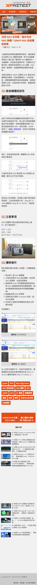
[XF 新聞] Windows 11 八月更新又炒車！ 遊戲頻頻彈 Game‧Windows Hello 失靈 (23, 456)
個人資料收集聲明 (31, 583)
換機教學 (28, 393)
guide (4, 383)
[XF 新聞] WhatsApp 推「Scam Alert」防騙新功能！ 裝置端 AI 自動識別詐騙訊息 (24, 513)
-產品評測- (23, 11)
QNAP (5, 393)
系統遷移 (6, 403)
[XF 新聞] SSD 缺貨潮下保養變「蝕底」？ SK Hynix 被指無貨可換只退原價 (24, 520)
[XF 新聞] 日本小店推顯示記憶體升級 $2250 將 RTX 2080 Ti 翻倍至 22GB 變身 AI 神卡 (24, 506)
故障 (10, 398)
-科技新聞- (12, 11)
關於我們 (16, 583)
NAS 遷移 (20, 388)
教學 (16, 398)
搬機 (4, 398)
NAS (12, 383)
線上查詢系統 (15, 129)
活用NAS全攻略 (27, 398)
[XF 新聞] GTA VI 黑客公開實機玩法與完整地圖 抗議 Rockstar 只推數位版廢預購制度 (23, 442)
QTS (12, 393)
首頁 (3, 11)
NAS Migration (22, 383)
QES (28, 388)
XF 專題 (19, 393)
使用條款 (22, 583)
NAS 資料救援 (8, 388)
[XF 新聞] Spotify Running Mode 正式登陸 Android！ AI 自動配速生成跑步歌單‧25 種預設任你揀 (23, 449)
